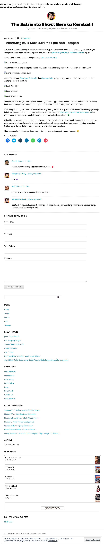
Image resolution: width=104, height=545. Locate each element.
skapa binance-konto (12, 429)
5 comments (25, 38)
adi (13, 186)
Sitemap (7, 325)
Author (7, 317)
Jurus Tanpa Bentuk (11, 336)
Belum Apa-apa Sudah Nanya (27, 410)
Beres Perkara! (29, 429)
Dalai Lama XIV (11, 460)
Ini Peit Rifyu (9, 383)
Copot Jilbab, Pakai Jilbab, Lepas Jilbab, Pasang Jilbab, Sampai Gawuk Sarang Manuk (36, 360)
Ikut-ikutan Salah (10, 348)
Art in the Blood (11, 486)
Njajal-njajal (8, 395)
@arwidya (24, 78)
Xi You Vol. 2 (9, 467)
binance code (9, 426)
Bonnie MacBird (11, 488)
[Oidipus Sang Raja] (98, 498)
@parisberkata (47, 78)
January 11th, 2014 (24, 161)
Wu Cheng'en (11, 469)
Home (6, 309)
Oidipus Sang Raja (12, 495)
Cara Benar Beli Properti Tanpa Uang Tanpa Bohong (39, 433)
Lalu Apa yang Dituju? (12, 340)
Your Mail (8, 234)
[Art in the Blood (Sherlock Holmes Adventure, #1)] (98, 489)
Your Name (9, 222)
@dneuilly (33, 78)
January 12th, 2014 (34, 199)
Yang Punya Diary (19, 174)
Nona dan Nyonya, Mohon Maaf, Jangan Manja (22, 356)
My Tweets (8, 522)
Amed (14, 161)
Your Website (9, 246)
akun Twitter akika (49, 57)
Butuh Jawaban (10, 371)
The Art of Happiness (13, 457)
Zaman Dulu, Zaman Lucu (14, 344)
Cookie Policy (52, 541)
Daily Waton (9, 379)
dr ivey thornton (10, 433)
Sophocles (10, 498)
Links (6, 321)
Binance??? (8, 414)
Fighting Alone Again (25, 426)
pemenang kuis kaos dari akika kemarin (68, 52)
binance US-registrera (12, 418)
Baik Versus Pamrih (31, 418)
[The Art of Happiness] (98, 461)
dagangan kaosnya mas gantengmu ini (76, 112)
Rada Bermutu (9, 399)
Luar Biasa (8, 352)
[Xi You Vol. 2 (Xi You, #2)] (98, 470)
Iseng (6, 387)
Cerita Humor (9, 375)
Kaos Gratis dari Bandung (25, 414)
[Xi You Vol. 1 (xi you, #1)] (98, 480)
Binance (7, 422)
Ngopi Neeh (8, 391)
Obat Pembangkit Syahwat (23, 422)
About (6, 313)
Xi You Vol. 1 (9, 476)
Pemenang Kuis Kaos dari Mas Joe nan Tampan (41, 43)
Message (8, 258)
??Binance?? (9, 410)
